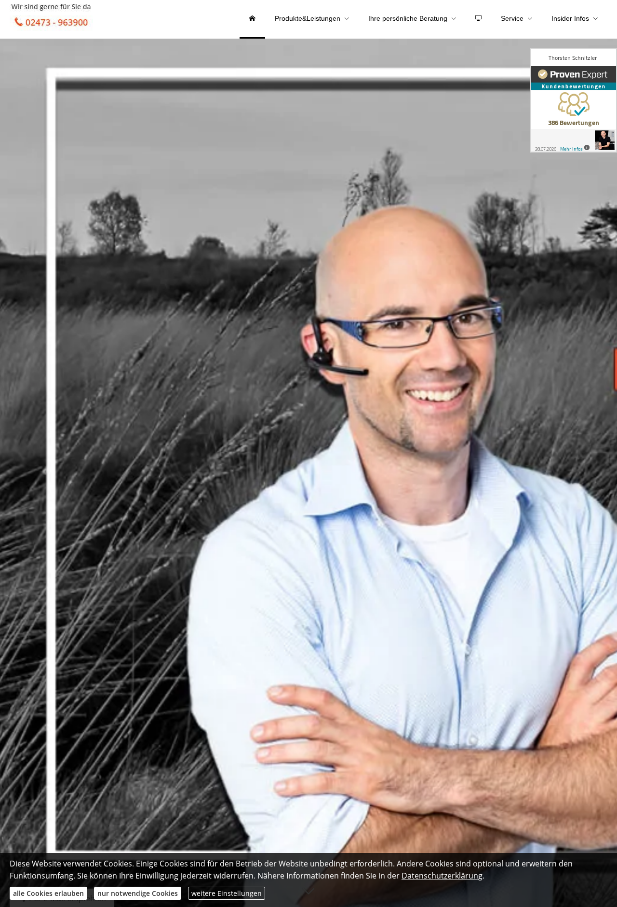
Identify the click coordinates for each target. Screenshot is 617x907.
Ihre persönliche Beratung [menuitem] (407, 18)
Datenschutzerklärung (442, 875)
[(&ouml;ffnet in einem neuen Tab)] (573, 100)
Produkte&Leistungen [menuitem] (307, 18)
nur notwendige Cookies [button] (137, 893)
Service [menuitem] (512, 18)
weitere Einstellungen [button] (226, 893)
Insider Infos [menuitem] (570, 18)
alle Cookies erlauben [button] (48, 893)
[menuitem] (252, 19)
